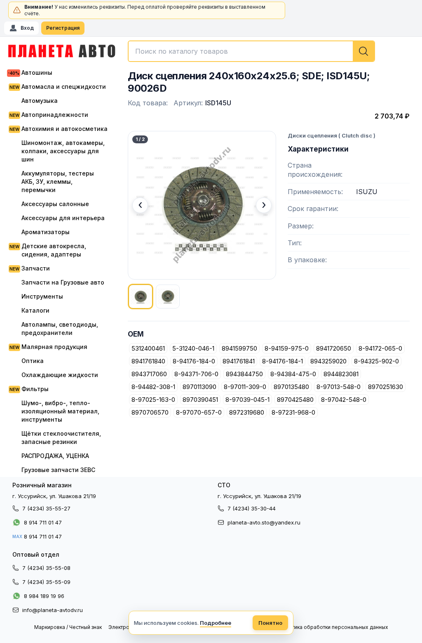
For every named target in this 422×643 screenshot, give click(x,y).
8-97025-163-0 (153, 399)
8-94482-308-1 (153, 387)
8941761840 (148, 361)
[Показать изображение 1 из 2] (140, 296)
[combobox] (251, 51)
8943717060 (149, 374)
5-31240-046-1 (193, 348)
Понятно (270, 622)
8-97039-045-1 (247, 399)
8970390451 (200, 399)
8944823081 (341, 374)
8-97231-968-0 (293, 412)
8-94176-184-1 (282, 361)
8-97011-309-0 (245, 387)
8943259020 (328, 361)
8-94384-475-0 (293, 374)
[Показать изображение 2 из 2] (168, 296)
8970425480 (295, 399)
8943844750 (244, 374)
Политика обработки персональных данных (333, 627)
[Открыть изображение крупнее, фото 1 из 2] (201, 205)
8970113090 (199, 387)
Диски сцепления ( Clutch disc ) (331, 135)
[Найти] (363, 51)
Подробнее (215, 622)
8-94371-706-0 (196, 374)
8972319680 (246, 412)
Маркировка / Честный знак (68, 627)
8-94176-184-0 (194, 361)
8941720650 (333, 348)
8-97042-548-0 (343, 399)
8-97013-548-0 (338, 387)
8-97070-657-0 (199, 412)
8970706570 (150, 412)
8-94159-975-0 (287, 348)
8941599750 (239, 348)
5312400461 (148, 348)
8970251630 (385, 387)
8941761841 (239, 361)
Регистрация (63, 28)
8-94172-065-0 (380, 348)
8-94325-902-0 (376, 361)
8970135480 (291, 387)
